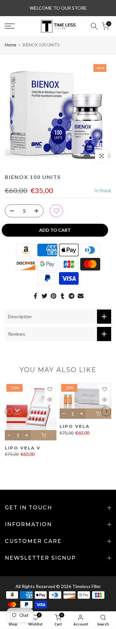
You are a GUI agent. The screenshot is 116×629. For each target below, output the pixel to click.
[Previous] (10, 411)
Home (10, 44)
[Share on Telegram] (71, 296)
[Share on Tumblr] (62, 296)
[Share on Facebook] (35, 296)
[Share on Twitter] (44, 296)
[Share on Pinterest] (53, 296)
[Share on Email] (80, 296)
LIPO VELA (75, 426)
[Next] (106, 411)
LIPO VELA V (23, 447)
